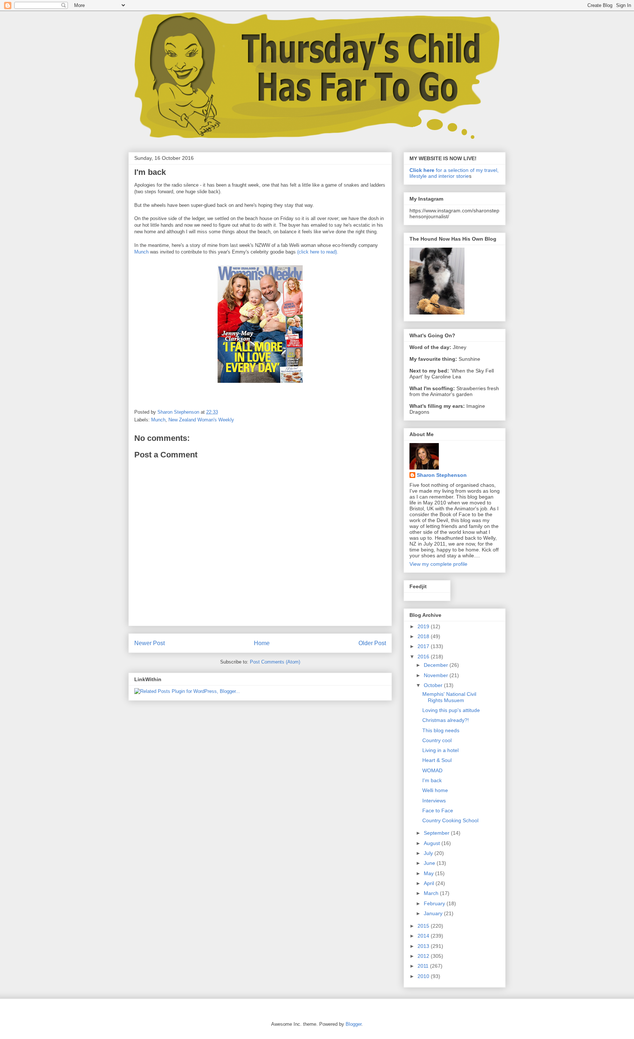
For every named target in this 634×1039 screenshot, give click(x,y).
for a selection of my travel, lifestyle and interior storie (454, 173)
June (430, 863)
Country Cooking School (450, 820)
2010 (424, 976)
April (430, 883)
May (429, 873)
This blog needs (440, 730)
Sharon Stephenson (442, 475)
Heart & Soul (437, 760)
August (432, 843)
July (429, 853)
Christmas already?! (445, 720)
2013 (424, 946)
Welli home (435, 790)
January (434, 913)
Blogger (353, 1024)
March (432, 893)
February (435, 903)
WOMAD (432, 770)
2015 (424, 926)
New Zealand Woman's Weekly (201, 420)
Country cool (437, 740)
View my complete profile (438, 564)
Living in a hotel (440, 750)
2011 (424, 966)
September (437, 833)
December (436, 665)
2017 (424, 646)
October (434, 685)
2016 (424, 656)
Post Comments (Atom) (275, 662)
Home (262, 643)
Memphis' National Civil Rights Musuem (449, 697)
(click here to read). (317, 252)
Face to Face (437, 810)
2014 (424, 936)
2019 (424, 626)
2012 (424, 956)
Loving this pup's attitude (451, 710)
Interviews (434, 800)
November (436, 675)
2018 (424, 636)
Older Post (372, 643)
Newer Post (149, 643)
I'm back (432, 780)
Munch (141, 252)
